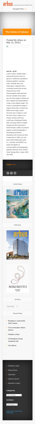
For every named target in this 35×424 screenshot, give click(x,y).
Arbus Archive (12, 370)
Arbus (20, 40)
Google (7, 173)
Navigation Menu (18, 9)
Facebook (11, 173)
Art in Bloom (12, 345)
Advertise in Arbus (14, 383)
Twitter (15, 173)
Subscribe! (11, 374)
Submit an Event (13, 379)
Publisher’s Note (13, 334)
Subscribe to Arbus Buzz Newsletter (14, 412)
